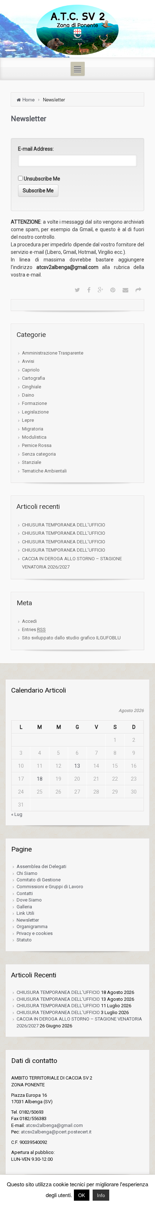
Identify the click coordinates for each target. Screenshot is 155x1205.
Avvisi (28, 361)
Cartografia (33, 378)
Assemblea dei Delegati (41, 866)
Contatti (25, 893)
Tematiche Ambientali (44, 471)
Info (101, 1195)
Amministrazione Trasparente (52, 353)
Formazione (34, 403)
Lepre (28, 420)
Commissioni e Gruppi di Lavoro (50, 886)
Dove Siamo (29, 900)
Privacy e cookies (35, 933)
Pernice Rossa (37, 445)
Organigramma (32, 926)
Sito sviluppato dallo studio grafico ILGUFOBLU (71, 637)
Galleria (24, 906)
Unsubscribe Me (41, 179)
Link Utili (25, 913)
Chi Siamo (27, 873)
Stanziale (31, 462)
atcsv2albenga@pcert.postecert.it (56, 1132)
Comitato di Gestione (39, 879)
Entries (34, 629)
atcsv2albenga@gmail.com (54, 1125)
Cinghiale (31, 386)
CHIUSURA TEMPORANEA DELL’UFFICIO (63, 525)
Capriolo (31, 370)
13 (77, 766)
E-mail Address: (36, 149)
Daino (28, 395)
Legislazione (35, 412)
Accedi (29, 621)
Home (28, 99)
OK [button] (81, 1195)
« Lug (16, 814)
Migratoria (32, 429)
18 (40, 779)
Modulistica (34, 437)
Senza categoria (39, 454)
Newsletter (28, 920)
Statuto (24, 939)
